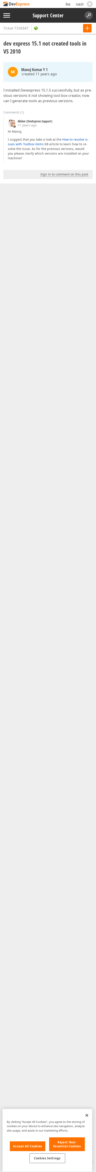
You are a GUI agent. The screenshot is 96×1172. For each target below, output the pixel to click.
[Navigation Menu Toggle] (6, 15)
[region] (47, 1140)
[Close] (87, 1115)
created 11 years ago (39, 74)
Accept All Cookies (27, 1146)
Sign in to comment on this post (64, 174)
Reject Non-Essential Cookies (67, 1144)
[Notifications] (90, 4)
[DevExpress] (17, 4)
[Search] (89, 15)
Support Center (48, 15)
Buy (68, 4)
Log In (79, 4)
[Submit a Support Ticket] (87, 28)
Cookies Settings (47, 1158)
